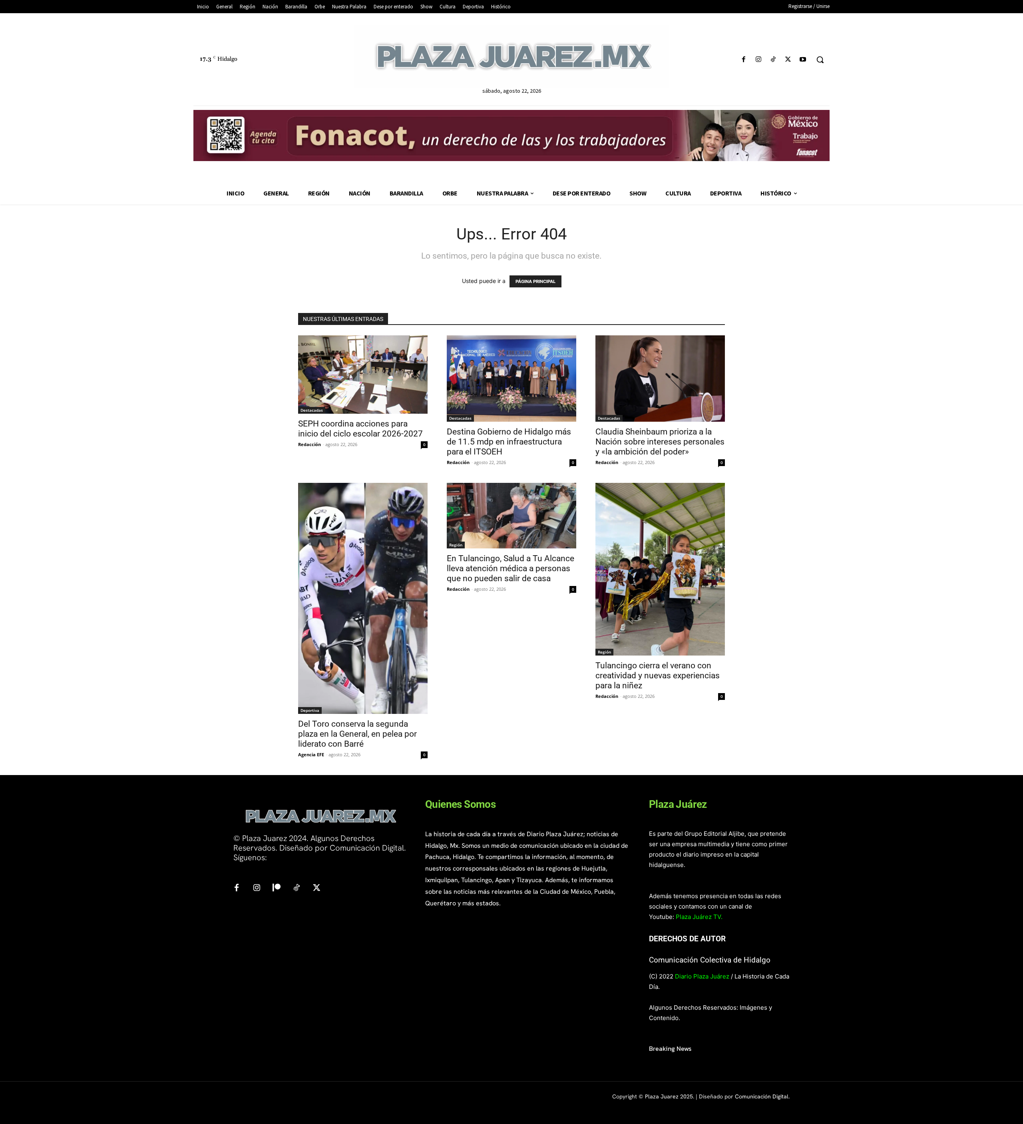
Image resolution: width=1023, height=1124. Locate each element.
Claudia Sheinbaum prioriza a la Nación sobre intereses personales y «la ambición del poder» (659, 441)
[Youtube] (803, 59)
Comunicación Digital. (762, 1096)
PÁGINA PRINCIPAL (535, 281)
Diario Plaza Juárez (702, 976)
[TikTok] (773, 59)
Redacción (309, 444)
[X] (788, 59)
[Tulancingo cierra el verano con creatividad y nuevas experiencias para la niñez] (660, 569)
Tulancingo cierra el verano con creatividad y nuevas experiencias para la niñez (657, 675)
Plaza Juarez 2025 (669, 1096)
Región (455, 545)
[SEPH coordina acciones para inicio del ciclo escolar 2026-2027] (363, 374)
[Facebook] (743, 59)
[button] (820, 59)
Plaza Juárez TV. (699, 917)
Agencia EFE (311, 754)
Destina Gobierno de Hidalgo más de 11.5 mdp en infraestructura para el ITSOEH (509, 441)
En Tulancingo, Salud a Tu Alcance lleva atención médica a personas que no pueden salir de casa (510, 568)
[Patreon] (277, 888)
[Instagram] (758, 59)
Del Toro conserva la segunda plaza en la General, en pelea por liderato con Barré (357, 734)
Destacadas (312, 410)
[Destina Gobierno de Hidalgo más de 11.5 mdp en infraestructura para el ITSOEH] (511, 378)
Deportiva (310, 710)
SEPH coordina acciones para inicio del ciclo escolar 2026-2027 (360, 428)
